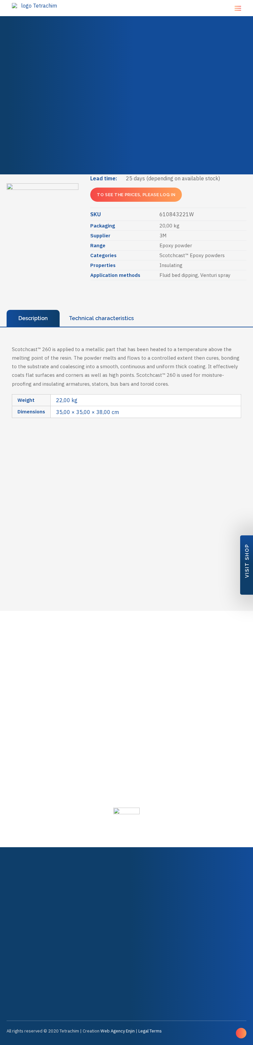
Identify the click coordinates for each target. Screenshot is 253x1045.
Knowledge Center (130, 141)
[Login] (188, 8)
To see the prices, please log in (136, 194)
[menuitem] (126, 16)
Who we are (126, 74)
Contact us (126, 103)
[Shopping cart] (216, 8)
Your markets (126, 31)
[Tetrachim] (36, 8)
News (126, 89)
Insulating (171, 265)
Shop (126, 60)
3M (162, 235)
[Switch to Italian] (197, 157)
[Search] (175, 8)
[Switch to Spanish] (162, 157)
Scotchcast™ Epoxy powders (192, 255)
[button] (238, 8)
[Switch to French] (92, 157)
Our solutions (126, 45)
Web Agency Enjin (117, 1031)
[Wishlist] (202, 8)
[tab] (33, 318)
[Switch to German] (127, 157)
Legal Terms (150, 1031)
